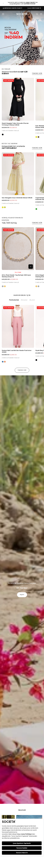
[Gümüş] (3, 286)
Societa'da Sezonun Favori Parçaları (22, 583)
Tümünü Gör (37, 73)
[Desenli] (3, 362)
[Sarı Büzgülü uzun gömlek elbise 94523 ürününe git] (18, 173)
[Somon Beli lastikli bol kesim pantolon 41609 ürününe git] (18, 326)
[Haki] (38, 137)
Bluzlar (32, 300)
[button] (3, 14)
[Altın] (5, 286)
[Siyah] (3, 134)
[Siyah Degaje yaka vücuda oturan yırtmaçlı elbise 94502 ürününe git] (18, 99)
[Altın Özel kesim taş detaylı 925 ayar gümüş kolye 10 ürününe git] (18, 248)
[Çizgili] (5, 207)
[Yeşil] (36, 209)
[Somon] (5, 362)
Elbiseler (24, 300)
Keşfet (22, 594)
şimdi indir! (30, 2)
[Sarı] (36, 137)
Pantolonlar (14, 300)
